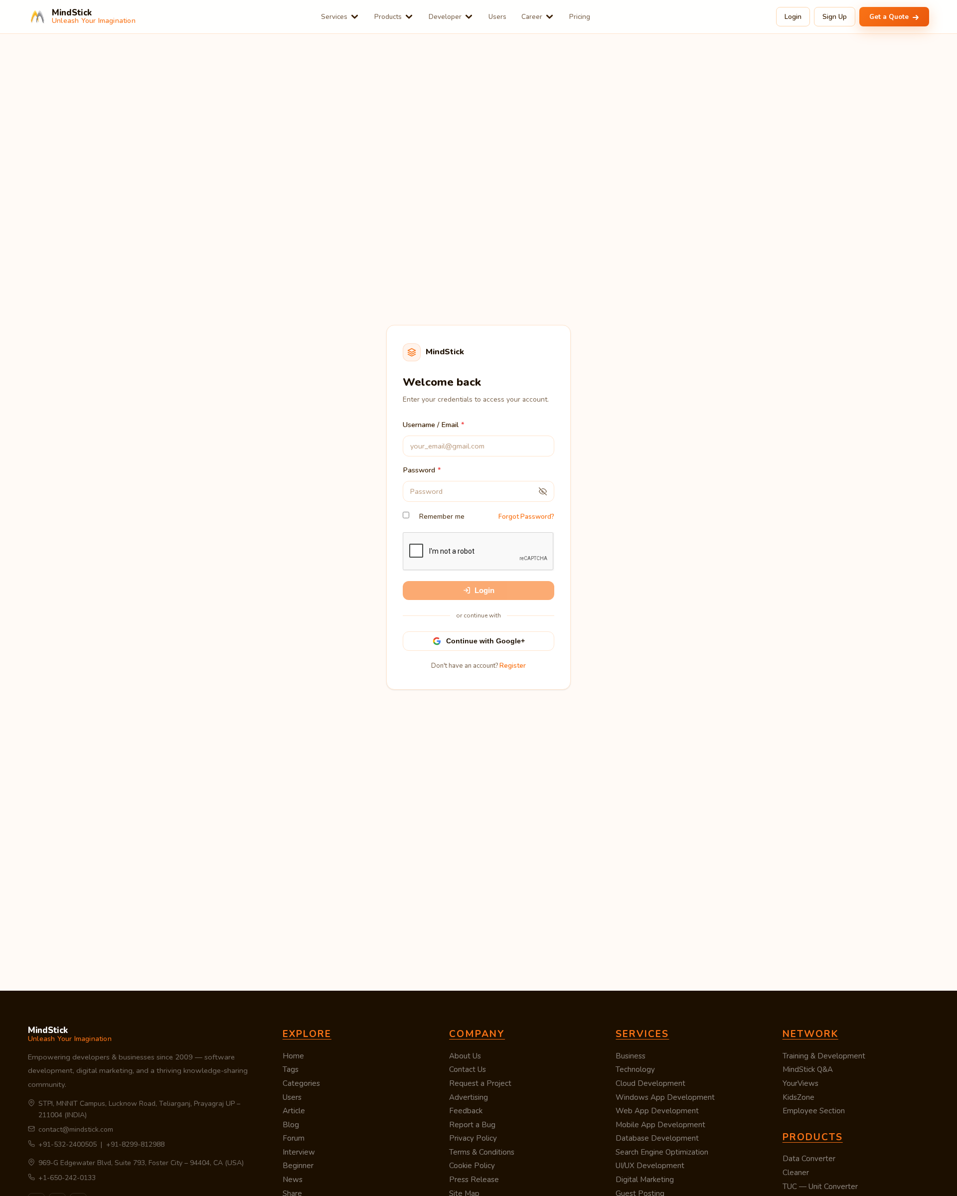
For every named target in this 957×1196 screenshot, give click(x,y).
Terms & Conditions (481, 1152)
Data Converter (809, 1159)
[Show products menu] (409, 16)
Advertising (468, 1097)
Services (334, 16)
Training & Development (824, 1056)
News (293, 1180)
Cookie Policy (472, 1166)
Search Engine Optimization (662, 1152)
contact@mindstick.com (75, 1129)
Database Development (657, 1138)
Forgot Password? (526, 516)
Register (512, 665)
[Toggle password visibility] (543, 491)
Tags (291, 1069)
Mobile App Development (660, 1125)
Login (793, 16)
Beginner (298, 1166)
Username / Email (431, 425)
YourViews (800, 1083)
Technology (635, 1069)
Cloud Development (650, 1083)
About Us (465, 1056)
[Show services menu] (354, 16)
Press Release (474, 1180)
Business (630, 1056)
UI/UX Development (650, 1166)
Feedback (465, 1111)
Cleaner (796, 1173)
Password (419, 470)
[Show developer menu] (469, 16)
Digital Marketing (645, 1180)
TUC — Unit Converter (820, 1187)
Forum (294, 1138)
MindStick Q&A (808, 1069)
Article (294, 1111)
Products (388, 16)
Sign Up (834, 16)
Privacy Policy (473, 1138)
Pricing (579, 16)
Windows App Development (665, 1097)
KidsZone (798, 1097)
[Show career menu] (549, 16)
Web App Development (657, 1111)
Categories (301, 1083)
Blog (291, 1125)
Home (293, 1056)
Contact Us (467, 1069)
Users (497, 16)
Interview (299, 1152)
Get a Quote (890, 16)
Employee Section (814, 1111)
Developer (445, 16)
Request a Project (480, 1083)
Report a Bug (472, 1125)
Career (531, 16)
